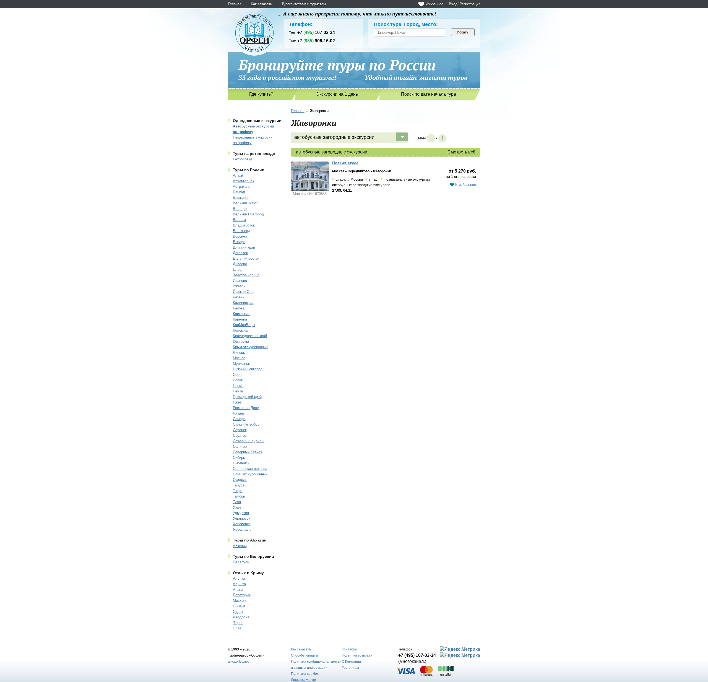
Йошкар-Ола (243, 292)
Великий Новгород (248, 214)
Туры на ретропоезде (254, 153)
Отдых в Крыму (248, 573)
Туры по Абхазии (250, 540)
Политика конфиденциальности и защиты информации (316, 665)
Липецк (239, 352)
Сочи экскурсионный (250, 474)
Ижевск (239, 286)
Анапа (238, 589)
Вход (453, 4)
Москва (239, 358)
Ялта (237, 628)
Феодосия (241, 617)
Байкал (239, 192)
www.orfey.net (238, 661)
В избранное (465, 185)
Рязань (239, 413)
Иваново (240, 280)
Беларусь (241, 562)
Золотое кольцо (246, 275)
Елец (237, 269)
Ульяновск (241, 518)
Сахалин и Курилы (248, 441)
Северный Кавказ (247, 452)
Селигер (240, 446)
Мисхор (239, 600)
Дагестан (240, 253)
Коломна (240, 330)
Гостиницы (350, 668)
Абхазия (240, 546)
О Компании (351, 661)
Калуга (238, 308)
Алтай (238, 175)
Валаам (239, 220)
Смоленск (241, 463)
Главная (234, 4)
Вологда (240, 209)
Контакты (349, 649)
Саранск (240, 430)
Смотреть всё (461, 152)
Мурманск (241, 363)
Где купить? (261, 94)
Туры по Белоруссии (253, 556)
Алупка (239, 578)
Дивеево (240, 264)
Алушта (239, 584)
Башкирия (241, 198)
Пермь (238, 386)
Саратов (240, 435)
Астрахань (242, 186)
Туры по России (248, 170)
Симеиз (239, 606)
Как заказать (261, 4)
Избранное (434, 4)
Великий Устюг (245, 203)
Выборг (239, 242)
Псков (238, 380)
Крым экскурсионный (250, 347)
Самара (239, 419)
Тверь (238, 491)
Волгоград (241, 231)
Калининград (243, 303)
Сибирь (239, 457)
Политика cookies (305, 674)
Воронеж (240, 236)
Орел (237, 375)
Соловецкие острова (250, 469)
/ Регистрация (468, 4)
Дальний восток (246, 258)
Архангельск (243, 181)
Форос (238, 623)
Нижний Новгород (247, 369)
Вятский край (244, 247)
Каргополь (241, 314)
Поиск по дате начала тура (428, 94)
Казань (238, 297)
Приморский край (247, 397)
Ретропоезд (242, 159)
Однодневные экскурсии (257, 120)
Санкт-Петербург (247, 424)
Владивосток (244, 225)
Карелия (240, 319)
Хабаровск (242, 524)
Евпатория (242, 595)
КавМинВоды (244, 325)
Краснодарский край (250, 336)
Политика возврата (357, 655)
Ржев (237, 402)
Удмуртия (241, 513)
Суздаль (240, 480)
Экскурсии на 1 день (337, 94)
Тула (237, 502)
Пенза (238, 391)
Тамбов (239, 496)
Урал (237, 507)
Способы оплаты (304, 655)
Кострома (241, 341)
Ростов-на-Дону (246, 408)
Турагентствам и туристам (304, 4)
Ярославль (242, 529)
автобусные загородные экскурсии (331, 152)
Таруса (238, 485)
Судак (238, 612)
